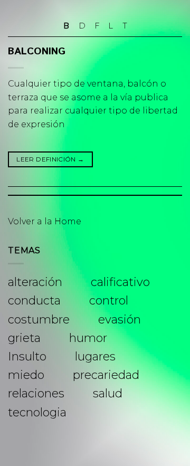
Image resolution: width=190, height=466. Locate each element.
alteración (35, 282)
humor (88, 338)
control (108, 300)
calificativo (120, 282)
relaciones (36, 393)
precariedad (106, 375)
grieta (24, 338)
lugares (95, 356)
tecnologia (37, 412)
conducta (34, 300)
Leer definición (50, 159)
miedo (26, 375)
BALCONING (36, 51)
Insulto (27, 356)
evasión (119, 319)
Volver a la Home (44, 221)
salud (107, 393)
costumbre (39, 319)
